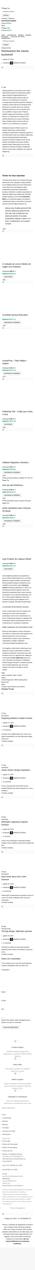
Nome (3, 992)
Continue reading (7, 741)
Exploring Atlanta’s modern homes (16, 718)
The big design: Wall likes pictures (16, 931)
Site (2, 1009)
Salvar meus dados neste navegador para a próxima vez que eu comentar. (15, 1021)
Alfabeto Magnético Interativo (15, 462)
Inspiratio (9, 675)
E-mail (4, 1000)
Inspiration (4, 767)
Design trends (6, 48)
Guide (3, 675)
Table (15, 675)
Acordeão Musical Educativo (15, 315)
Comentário (5, 970)
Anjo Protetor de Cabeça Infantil (16, 559)
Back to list (5, 682)
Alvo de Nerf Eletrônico (12, 485)
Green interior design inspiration (15, 770)
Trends (19, 675)
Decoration (5, 715)
